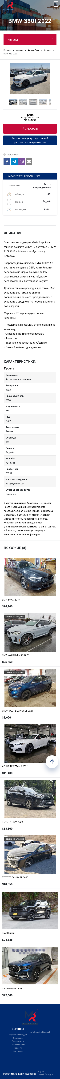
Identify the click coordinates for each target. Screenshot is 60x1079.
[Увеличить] (30, 78)
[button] (7, 161)
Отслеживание (18, 1045)
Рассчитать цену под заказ (19, 1073)
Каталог (12, 39)
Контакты (18, 1051)
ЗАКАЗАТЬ (31, 128)
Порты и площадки (18, 1035)
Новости (18, 1048)
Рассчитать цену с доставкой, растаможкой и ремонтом (30, 140)
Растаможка (18, 1041)
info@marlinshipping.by (40, 1032)
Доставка (18, 1038)
